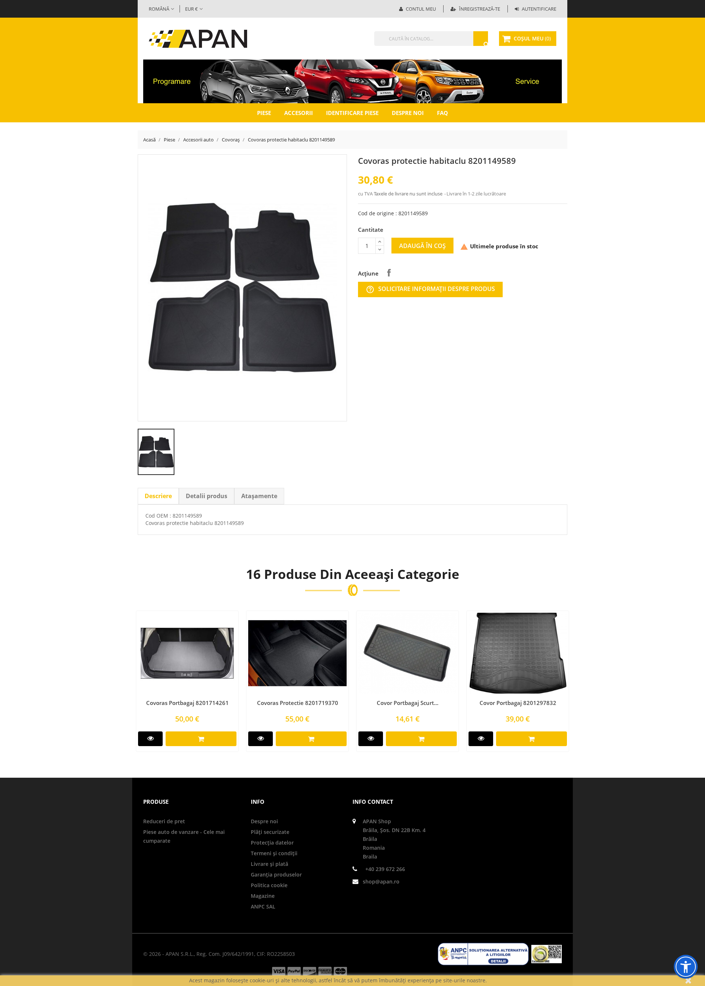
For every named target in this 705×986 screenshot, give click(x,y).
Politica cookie (269, 885)
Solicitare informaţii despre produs (430, 289)
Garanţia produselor (276, 874)
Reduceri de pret (164, 821)
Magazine (263, 895)
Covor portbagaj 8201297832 (518, 702)
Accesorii (298, 112)
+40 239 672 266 (385, 869)
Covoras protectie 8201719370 (297, 702)
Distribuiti (389, 272)
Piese (264, 112)
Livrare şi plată (269, 863)
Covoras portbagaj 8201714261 (187, 702)
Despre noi (408, 112)
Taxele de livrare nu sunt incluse (409, 193)
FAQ (442, 112)
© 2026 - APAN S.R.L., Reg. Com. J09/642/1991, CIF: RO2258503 (219, 953)
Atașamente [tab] (259, 496)
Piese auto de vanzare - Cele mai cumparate (184, 836)
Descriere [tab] (158, 496)
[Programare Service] (352, 81)
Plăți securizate (270, 831)
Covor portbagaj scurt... (407, 702)
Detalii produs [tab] (206, 496)
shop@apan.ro (381, 881)
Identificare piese (352, 112)
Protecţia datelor (272, 842)
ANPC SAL (263, 906)
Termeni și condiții (274, 853)
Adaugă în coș (422, 246)
